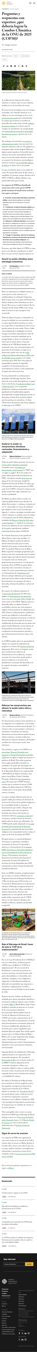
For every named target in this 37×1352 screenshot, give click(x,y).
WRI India (21, 1303)
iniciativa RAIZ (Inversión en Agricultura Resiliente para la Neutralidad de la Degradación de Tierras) (17, 851)
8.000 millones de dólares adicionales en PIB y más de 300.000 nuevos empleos (18, 355)
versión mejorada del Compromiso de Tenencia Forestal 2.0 (18, 827)
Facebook (19, 1333)
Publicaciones (6, 1296)
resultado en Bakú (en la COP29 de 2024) (18, 385)
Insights (4, 1293)
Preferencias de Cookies (8, 1334)
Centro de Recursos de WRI (14, 285)
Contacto (4, 1318)
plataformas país (23, 573)
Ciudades (4, 1314)
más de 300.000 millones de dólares (17, 164)
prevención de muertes (10, 118)
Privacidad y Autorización (9, 1327)
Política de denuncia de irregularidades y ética (8, 1330)
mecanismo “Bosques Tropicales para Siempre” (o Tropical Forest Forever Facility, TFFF (17, 755)
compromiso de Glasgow (11, 593)
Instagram (28, 1333)
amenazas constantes (24, 816)
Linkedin (25, 1333)
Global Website (22, 1294)
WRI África (21, 1297)
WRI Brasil (21, 1299)
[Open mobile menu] (34, 3)
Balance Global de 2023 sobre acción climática (18, 522)
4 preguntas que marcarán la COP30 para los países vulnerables (17, 1222)
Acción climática (25, 56)
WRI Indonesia (22, 1306)
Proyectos (5, 1291)
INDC (4, 59)
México (4, 1306)
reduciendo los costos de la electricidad (19, 131)
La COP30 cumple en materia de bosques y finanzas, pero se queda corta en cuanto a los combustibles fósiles (17, 1239)
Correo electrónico (10, 1264)
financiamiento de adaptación (20, 596)
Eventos (4, 1321)
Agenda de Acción (26, 1091)
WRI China (21, 1301)
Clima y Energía (6, 1316)
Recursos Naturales (7, 1312)
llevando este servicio (9, 134)
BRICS (12, 1004)
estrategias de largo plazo (11, 531)
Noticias (4, 1323)
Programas (5, 1289)
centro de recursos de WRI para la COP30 (18, 1155)
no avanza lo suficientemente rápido (17, 143)
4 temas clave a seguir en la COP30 (14, 1192)
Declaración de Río (9, 1060)
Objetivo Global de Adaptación (16, 1127)
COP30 (15, 56)
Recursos (4, 1325)
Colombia (4, 1304)
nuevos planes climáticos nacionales (14, 465)
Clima (4, 1189)
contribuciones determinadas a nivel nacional (13, 469)
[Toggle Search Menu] (30, 3)
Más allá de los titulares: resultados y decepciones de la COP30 (15, 1207)
